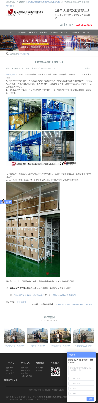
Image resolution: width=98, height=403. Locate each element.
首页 (11, 32)
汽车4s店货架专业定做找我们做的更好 (29, 295)
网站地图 (9, 6)
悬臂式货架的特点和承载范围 (64, 295)
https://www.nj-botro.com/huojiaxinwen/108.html (73, 304)
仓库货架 (29, 2)
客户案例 (39, 368)
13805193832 (84, 24)
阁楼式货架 (47, 2)
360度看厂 (10, 373)
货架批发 (34, 12)
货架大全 (9, 368)
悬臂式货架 (37, 2)
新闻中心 (26, 54)
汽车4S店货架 (26, 376)
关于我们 (9, 370)
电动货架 (56, 2)
